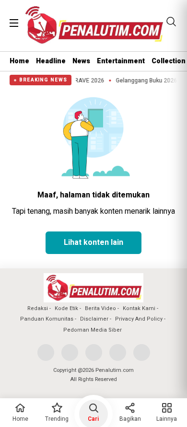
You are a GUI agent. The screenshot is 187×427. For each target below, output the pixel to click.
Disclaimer (94, 319)
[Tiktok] (141, 352)
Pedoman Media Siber (92, 330)
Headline (51, 61)
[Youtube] (117, 352)
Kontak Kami (139, 308)
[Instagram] (93, 352)
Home (19, 61)
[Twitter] (69, 352)
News (81, 61)
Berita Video (100, 308)
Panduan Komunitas (46, 319)
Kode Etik (66, 308)
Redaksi (37, 308)
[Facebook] (45, 352)
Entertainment (121, 61)
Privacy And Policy (139, 319)
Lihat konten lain (93, 242)
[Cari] (171, 22)
